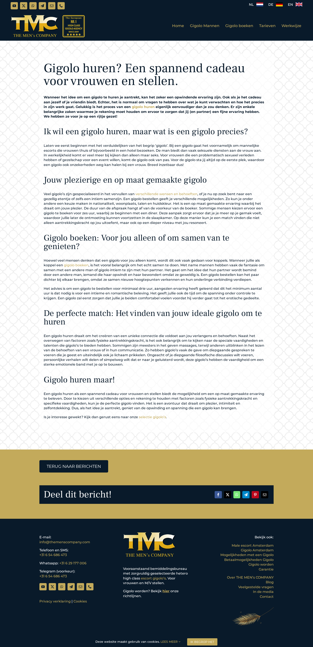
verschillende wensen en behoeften (166, 194)
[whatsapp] (33, 5)
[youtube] (14, 5)
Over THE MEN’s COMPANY (250, 577)
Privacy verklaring (55, 601)
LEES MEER (169, 642)
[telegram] (42, 5)
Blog (270, 582)
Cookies (80, 601)
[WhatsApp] (236, 494)
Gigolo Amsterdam (257, 550)
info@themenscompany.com (64, 542)
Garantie (266, 569)
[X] (227, 494)
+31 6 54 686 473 (53, 555)
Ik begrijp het (202, 642)
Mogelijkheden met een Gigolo (247, 555)
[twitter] (23, 5)
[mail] (51, 5)
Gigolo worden (261, 564)
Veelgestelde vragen (256, 587)
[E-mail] (264, 494)
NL (252, 5)
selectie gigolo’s (152, 417)
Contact (267, 597)
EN (292, 5)
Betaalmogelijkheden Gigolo (249, 560)
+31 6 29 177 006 (72, 563)
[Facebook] (218, 494)
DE (272, 5)
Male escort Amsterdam (253, 545)
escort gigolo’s (153, 578)
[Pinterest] (255, 494)
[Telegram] (246, 494)
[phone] (61, 5)
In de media (263, 592)
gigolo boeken (76, 265)
